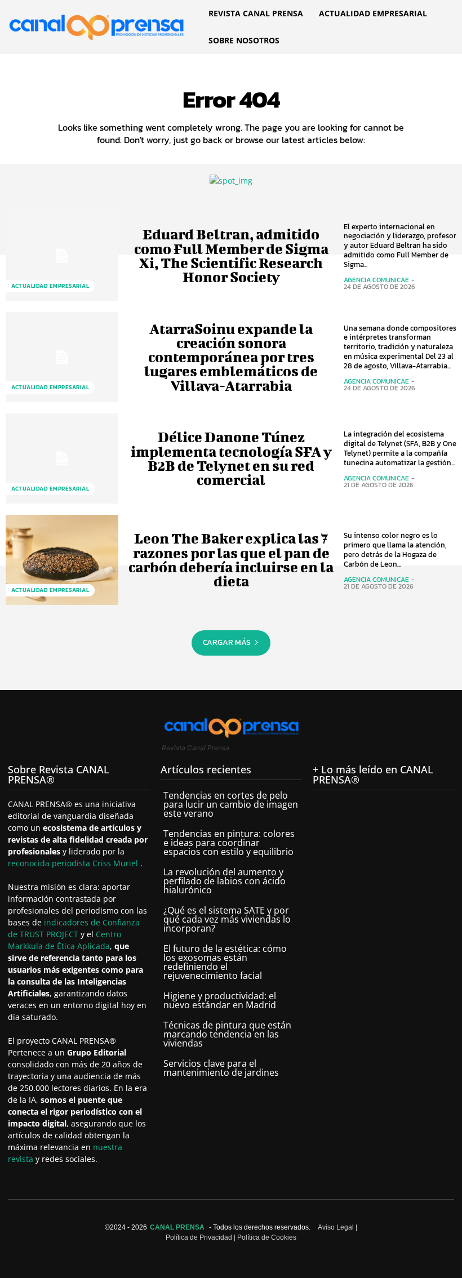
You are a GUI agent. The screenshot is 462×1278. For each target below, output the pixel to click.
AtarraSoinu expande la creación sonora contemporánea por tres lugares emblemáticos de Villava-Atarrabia (231, 357)
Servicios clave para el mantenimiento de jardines (221, 1068)
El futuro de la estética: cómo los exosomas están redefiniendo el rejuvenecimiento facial (225, 962)
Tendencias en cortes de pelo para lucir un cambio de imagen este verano (230, 804)
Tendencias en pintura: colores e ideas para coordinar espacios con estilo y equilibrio (229, 842)
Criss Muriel (116, 863)
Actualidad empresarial (50, 286)
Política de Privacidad (199, 1237)
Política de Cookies (266, 1237)
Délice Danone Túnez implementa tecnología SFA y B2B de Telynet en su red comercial (231, 458)
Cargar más (227, 642)
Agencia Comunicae (376, 280)
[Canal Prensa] (96, 25)
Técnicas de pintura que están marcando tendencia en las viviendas (227, 1034)
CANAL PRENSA (177, 1227)
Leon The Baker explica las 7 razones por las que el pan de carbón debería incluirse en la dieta (231, 559)
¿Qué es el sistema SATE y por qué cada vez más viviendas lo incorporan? (227, 919)
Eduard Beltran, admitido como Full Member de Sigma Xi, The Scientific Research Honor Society (231, 255)
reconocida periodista (50, 863)
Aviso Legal (336, 1227)
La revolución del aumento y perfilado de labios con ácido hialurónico (224, 881)
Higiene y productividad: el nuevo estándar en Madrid (219, 1000)
